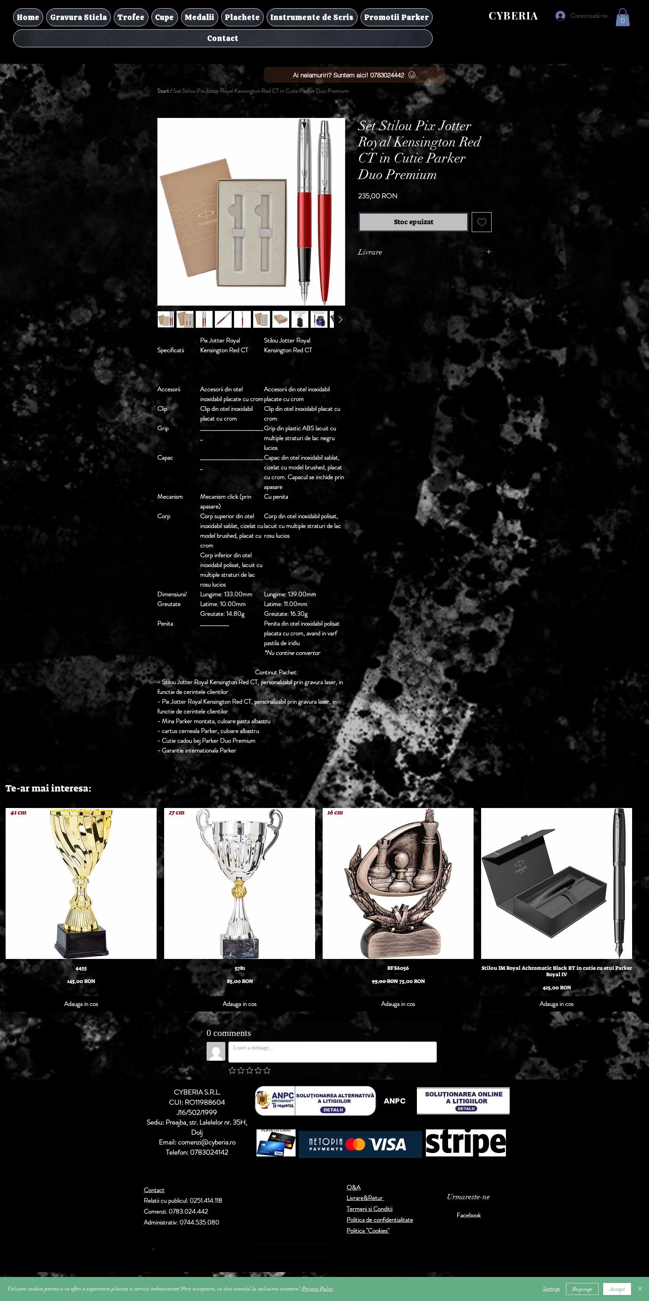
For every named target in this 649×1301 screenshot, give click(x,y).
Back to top (223, 1248)
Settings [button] (551, 1289)
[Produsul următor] (642, 883)
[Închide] (639, 1289)
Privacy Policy (318, 1289)
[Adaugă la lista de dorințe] (482, 222)
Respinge (582, 1289)
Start (163, 90)
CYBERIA (514, 15)
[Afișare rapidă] (556, 883)
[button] (622, 17)
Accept (617, 1289)
